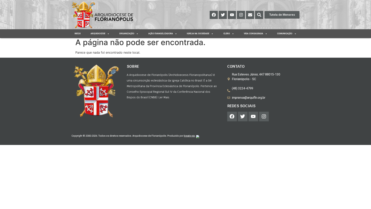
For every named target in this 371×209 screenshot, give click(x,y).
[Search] (259, 15)
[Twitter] (223, 15)
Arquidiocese (98, 33)
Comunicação (284, 33)
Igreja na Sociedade (198, 33)
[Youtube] (232, 15)
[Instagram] (241, 15)
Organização (126, 33)
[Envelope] (250, 15)
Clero (226, 33)
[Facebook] (214, 15)
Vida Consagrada (253, 33)
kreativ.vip (189, 135)
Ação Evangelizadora (160, 33)
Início (78, 33)
